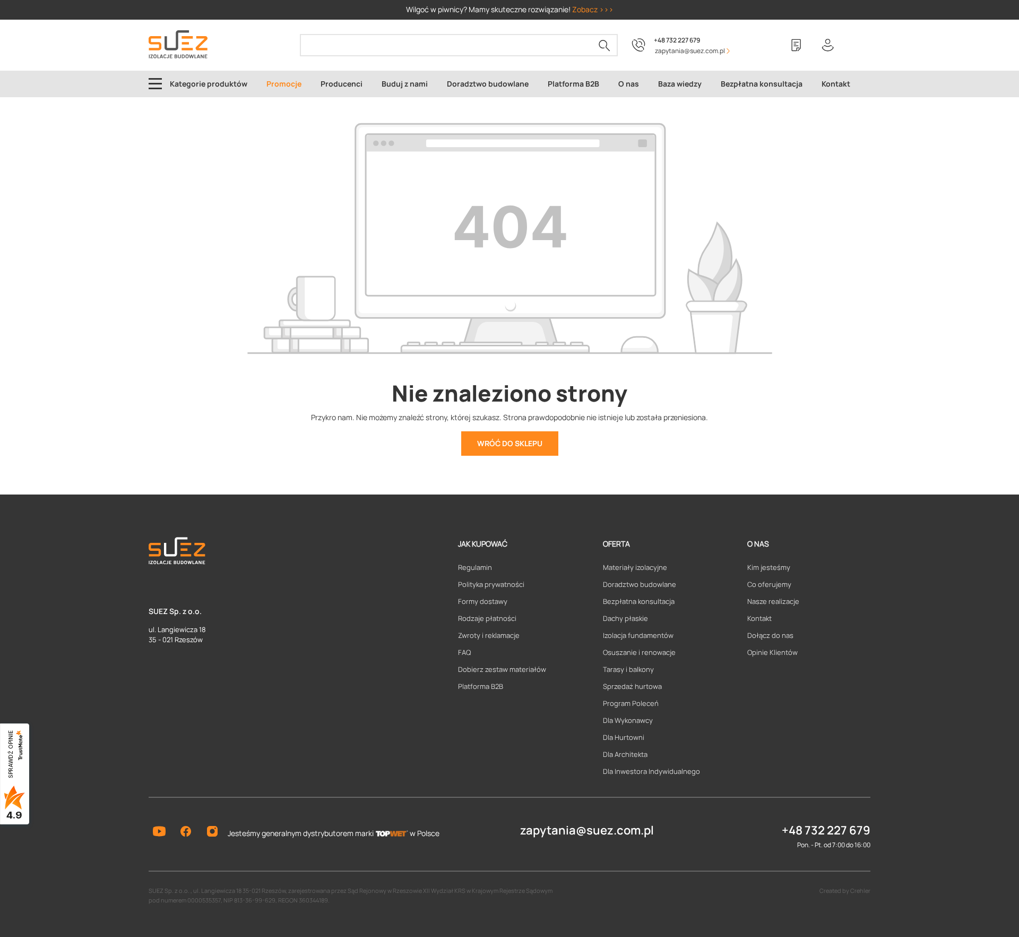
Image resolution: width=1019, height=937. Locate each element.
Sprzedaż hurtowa (632, 686)
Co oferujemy (769, 584)
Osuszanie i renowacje (639, 652)
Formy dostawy (482, 601)
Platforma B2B (480, 686)
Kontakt (759, 618)
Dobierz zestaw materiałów (502, 669)
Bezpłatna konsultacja (639, 601)
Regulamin (475, 567)
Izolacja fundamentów (638, 635)
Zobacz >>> (593, 9)
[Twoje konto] (828, 45)
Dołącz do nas (770, 635)
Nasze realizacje (773, 601)
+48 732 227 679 (677, 40)
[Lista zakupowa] (796, 45)
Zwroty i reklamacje (489, 635)
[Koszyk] (860, 45)
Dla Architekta (625, 754)
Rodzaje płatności (487, 618)
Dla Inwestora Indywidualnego (651, 771)
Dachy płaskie (625, 618)
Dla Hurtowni (623, 737)
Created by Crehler (844, 891)
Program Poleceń (631, 703)
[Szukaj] (604, 45)
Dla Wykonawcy (628, 720)
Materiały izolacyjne (635, 567)
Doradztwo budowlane (639, 584)
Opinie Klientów (772, 652)
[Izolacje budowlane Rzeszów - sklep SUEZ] (178, 44)
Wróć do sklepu (509, 443)
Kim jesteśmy (768, 567)
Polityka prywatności (491, 584)
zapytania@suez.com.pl (587, 830)
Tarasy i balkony (628, 669)
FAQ (464, 652)
